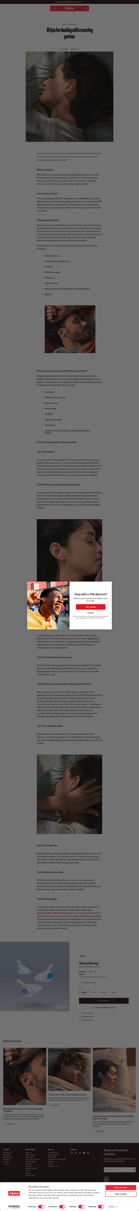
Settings (111, 1207)
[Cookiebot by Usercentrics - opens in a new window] (14, 1206)
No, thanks (90, 613)
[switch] (62, 1206)
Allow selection (121, 1194)
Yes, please (91, 607)
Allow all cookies (120, 1187)
